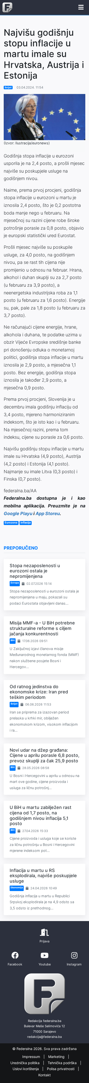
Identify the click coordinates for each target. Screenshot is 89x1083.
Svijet (8, 87)
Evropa (15, 582)
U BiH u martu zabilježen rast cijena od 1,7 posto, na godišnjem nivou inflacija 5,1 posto (40, 815)
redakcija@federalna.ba (44, 1037)
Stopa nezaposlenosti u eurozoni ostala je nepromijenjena (35, 571)
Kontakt (44, 1075)
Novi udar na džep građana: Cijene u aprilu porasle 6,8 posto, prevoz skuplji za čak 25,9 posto (44, 755)
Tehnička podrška (63, 1063)
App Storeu (48, 513)
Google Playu (18, 513)
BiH (13, 640)
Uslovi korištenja (26, 1069)
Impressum (31, 1056)
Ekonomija (17, 887)
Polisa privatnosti (61, 1069)
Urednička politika (25, 1063)
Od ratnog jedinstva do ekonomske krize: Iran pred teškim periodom (39, 692)
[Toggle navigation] (81, 7)
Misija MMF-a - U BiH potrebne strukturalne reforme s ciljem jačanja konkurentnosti (42, 628)
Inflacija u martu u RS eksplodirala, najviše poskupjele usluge (43, 876)
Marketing (57, 1056)
